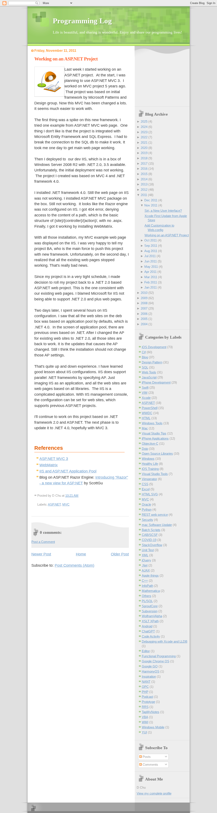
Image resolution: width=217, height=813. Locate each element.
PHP (145, 692)
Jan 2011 (150, 287)
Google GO (150, 666)
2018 (144, 158)
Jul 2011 (150, 256)
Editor (146, 651)
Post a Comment (43, 542)
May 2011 (151, 266)
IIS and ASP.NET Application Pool (67, 471)
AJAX (146, 570)
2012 (144, 189)
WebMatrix (48, 465)
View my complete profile (154, 793)
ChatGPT (148, 631)
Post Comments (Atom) (74, 565)
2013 (144, 184)
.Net (144, 565)
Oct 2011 (150, 240)
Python (147, 509)
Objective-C (150, 443)
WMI (145, 722)
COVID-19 (149, 540)
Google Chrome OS (155, 661)
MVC (66, 504)
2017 (144, 163)
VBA (145, 717)
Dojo (145, 448)
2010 (144, 292)
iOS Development (154, 347)
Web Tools (149, 372)
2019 (144, 153)
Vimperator (149, 479)
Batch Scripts (151, 530)
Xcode (146, 397)
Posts (146, 756)
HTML (146, 418)
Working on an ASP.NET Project (66, 59)
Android (147, 626)
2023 (144, 132)
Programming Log (82, 21)
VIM (144, 392)
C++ (145, 580)
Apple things (150, 575)
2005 (144, 319)
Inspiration (149, 676)
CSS (145, 484)
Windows (148, 458)
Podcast (147, 696)
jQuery (146, 560)
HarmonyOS (150, 671)
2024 (144, 127)
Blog (145, 357)
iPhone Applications (155, 438)
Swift (145, 387)
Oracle (146, 504)
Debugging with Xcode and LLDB (164, 641)
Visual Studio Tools (155, 474)
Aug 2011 (150, 251)
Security (147, 519)
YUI (144, 732)
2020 (144, 148)
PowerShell (149, 408)
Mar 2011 (150, 277)
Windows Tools (152, 423)
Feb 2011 (150, 282)
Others (146, 596)
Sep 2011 (150, 245)
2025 (144, 121)
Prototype (148, 702)
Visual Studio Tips (154, 433)
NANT (146, 681)
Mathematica (151, 591)
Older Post (120, 554)
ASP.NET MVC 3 (53, 459)
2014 (144, 179)
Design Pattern (152, 362)
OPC (145, 686)
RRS (145, 707)
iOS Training (150, 469)
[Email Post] (79, 495)
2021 (144, 142)
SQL (145, 367)
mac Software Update (157, 525)
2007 (144, 308)
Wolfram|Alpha (152, 616)
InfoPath (147, 585)
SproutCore (150, 606)
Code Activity (151, 636)
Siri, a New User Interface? (163, 210)
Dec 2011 (150, 200)
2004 (144, 324)
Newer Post (41, 554)
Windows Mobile (153, 727)
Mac (145, 428)
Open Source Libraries (157, 453)
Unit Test (148, 550)
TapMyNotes (150, 712)
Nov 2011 (150, 205)
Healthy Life (150, 463)
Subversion (149, 611)
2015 (144, 174)
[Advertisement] (163, 76)
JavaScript (149, 377)
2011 (144, 195)
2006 (144, 313)
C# (144, 352)
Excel (146, 489)
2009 (144, 298)
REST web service (155, 514)
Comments (150, 764)
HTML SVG (150, 494)
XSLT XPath (150, 621)
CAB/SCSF (150, 535)
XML (145, 555)
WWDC (147, 413)
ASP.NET (54, 504)
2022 (144, 137)
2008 (144, 303)
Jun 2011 (150, 261)
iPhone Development (156, 382)
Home (81, 554)
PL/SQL (147, 601)
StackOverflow (152, 545)
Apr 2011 (150, 271)
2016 (144, 168)
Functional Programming (159, 656)
